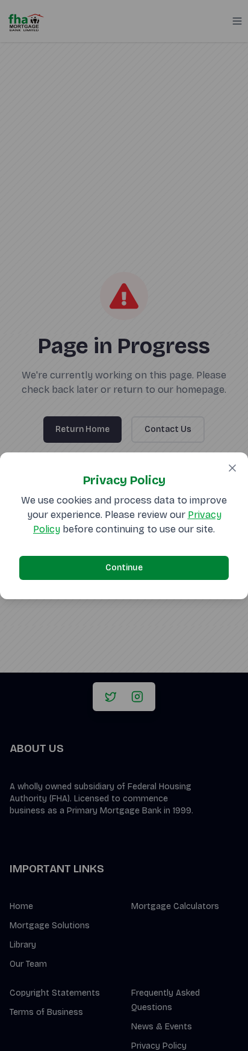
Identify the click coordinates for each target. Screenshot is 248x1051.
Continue (124, 567)
